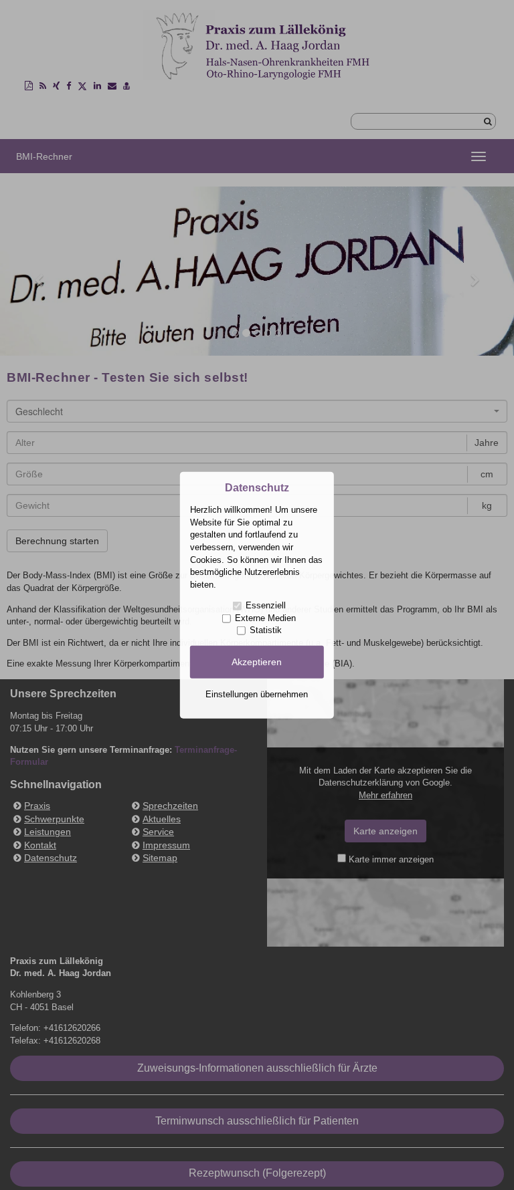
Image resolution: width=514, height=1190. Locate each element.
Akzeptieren (257, 662)
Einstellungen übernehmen (256, 694)
